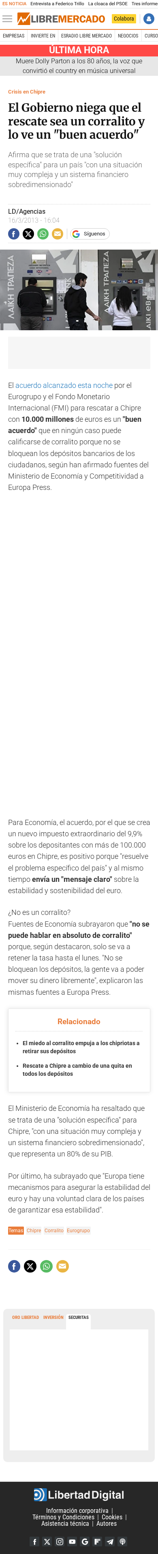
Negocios (128, 36)
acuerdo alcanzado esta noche (64, 385)
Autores (106, 1523)
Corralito (54, 1230)
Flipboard (97, 1541)
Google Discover (85, 1541)
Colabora (124, 18)
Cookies (112, 1517)
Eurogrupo (78, 1230)
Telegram (110, 1541)
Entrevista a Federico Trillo (57, 3)
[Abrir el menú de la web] (9, 19)
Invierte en (43, 36)
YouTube (72, 1541)
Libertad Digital (79, 1494)
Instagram (59, 1541)
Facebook (34, 1541)
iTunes (122, 1541)
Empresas (13, 36)
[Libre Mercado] (61, 18)
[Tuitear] (28, 234)
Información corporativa (77, 1510)
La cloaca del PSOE (108, 3)
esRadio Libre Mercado (86, 36)
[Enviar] (43, 234)
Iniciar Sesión (148, 18)
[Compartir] (13, 234)
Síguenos (94, 233)
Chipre (34, 1230)
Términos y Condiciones (63, 1517)
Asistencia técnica (65, 1523)
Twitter (47, 1541)
